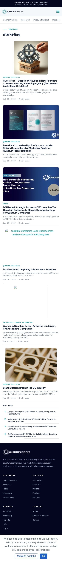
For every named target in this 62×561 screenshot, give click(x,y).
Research (25, 20)
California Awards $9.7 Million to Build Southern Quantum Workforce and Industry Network (32, 435)
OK (43, 556)
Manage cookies (26, 556)
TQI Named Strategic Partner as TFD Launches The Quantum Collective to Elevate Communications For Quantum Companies (29, 210)
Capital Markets (10, 20)
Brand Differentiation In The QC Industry (24, 387)
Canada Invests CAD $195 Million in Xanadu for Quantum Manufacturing (32, 413)
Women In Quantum (24, 322)
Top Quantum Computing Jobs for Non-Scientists (29, 269)
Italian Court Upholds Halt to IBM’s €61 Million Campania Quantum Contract (32, 420)
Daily (5, 204)
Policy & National (41, 20)
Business (56, 20)
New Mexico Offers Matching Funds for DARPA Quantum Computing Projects (32, 427)
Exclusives (8, 322)
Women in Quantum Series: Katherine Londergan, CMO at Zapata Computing (29, 327)
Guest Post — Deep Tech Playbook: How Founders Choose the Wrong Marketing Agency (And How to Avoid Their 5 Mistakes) (30, 83)
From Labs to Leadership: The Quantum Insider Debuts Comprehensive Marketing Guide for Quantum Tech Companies (28, 148)
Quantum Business (11, 77)
